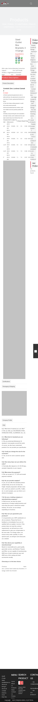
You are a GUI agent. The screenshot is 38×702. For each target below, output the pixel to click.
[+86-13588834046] (35, 351)
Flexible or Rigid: (6, 72)
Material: (13, 72)
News (13, 690)
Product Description (10, 77)
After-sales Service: (7, 68)
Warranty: (15, 68)
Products (13, 688)
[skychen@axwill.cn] (35, 356)
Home (13, 681)
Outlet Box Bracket (11, 571)
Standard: (18, 72)
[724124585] (35, 346)
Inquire (17, 54)
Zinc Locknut (5, 568)
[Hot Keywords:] (21, 683)
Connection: (21, 68)
